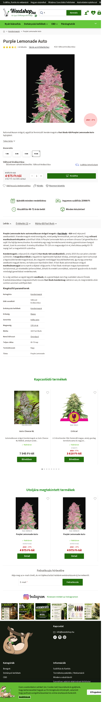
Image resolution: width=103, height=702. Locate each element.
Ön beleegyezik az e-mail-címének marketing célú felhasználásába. (51, 373)
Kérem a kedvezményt (51, 366)
